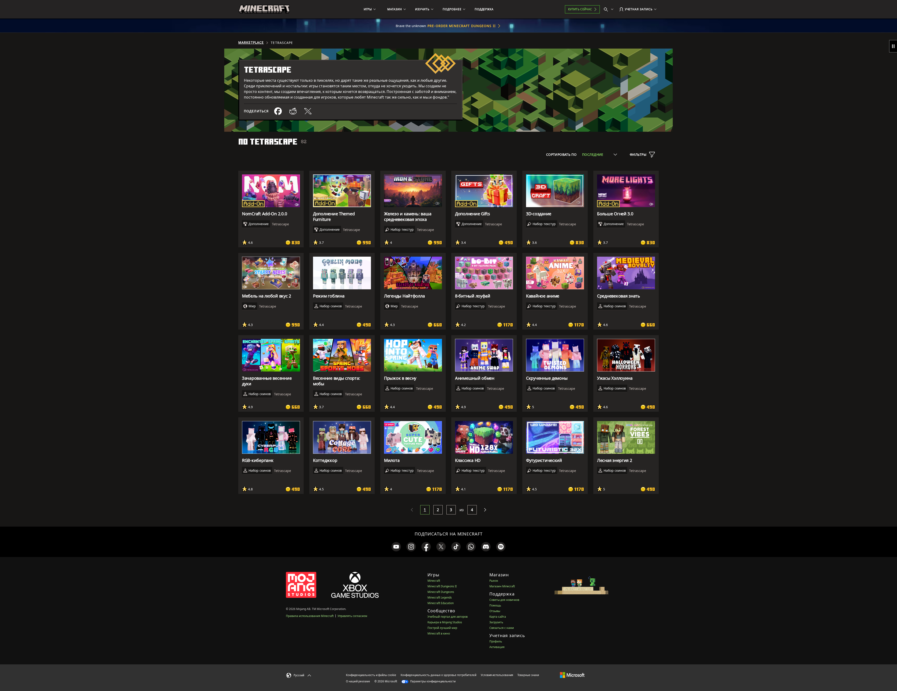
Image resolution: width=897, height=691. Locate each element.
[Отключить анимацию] (893, 46)
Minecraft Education (440, 603)
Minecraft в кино (438, 633)
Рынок (493, 581)
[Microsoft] (572, 675)
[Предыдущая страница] (411, 509)
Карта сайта (497, 617)
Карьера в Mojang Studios (444, 622)
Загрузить (496, 622)
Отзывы (494, 611)
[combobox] (599, 154)
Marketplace (251, 42)
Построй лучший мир (442, 628)
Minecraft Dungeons (440, 592)
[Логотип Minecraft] (264, 9)
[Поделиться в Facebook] (278, 111)
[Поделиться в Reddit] (293, 111)
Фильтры (638, 154)
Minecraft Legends (439, 597)
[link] (396, 546)
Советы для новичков (504, 600)
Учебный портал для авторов (447, 617)
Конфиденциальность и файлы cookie (371, 675)
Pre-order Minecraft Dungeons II (461, 26)
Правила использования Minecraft (310, 615)
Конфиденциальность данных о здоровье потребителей (438, 675)
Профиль (495, 641)
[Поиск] (610, 9)
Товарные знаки (528, 675)
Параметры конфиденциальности (432, 681)
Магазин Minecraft (502, 586)
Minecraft (433, 581)
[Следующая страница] (485, 509)
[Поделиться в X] (308, 111)
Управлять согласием (352, 615)
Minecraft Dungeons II (442, 586)
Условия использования (497, 675)
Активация (497, 647)
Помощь (495, 605)
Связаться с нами (501, 628)
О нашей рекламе (358, 681)
